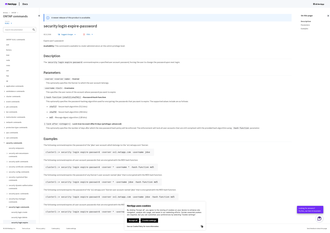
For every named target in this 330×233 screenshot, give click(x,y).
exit (7, 45)
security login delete (19, 217)
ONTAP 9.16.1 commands (15, 39)
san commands (12, 138)
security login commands (19, 207)
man (7, 55)
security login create (19, 212)
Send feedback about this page (317, 228)
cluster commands (13, 96)
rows (8, 65)
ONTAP (13, 13)
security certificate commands (20, 167)
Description (306, 21)
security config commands (19, 172)
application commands (15, 86)
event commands (13, 101)
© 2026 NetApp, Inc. (9, 228)
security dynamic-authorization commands (21, 187)
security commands (14, 143)
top (7, 76)
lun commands (11, 112)
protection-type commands (16, 127)
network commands (14, 122)
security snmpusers (16, 148)
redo (8, 60)
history (9, 50)
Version (7, 21)
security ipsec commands (19, 193)
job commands (12, 107)
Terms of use (26, 228)
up (7, 81)
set (7, 70)
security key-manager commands (17, 200)
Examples (304, 28)
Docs (25, 4)
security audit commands (18, 161)
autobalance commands (15, 91)
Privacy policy (40, 228)
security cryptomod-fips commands (18, 178)
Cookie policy (55, 228)
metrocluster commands (15, 117)
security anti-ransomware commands (18, 155)
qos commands (12, 132)
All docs (5, 13)
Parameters (305, 25)
